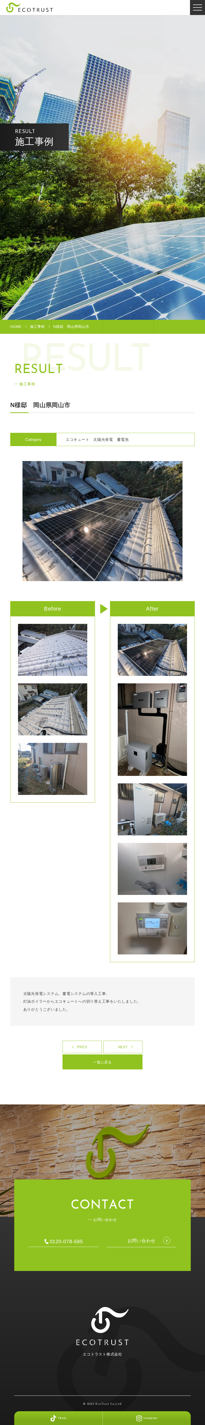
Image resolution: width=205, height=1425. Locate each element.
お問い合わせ (142, 1240)
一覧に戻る (102, 1062)
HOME (16, 327)
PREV (82, 1047)
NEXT (123, 1047)
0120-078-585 (66, 1241)
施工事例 (37, 327)
